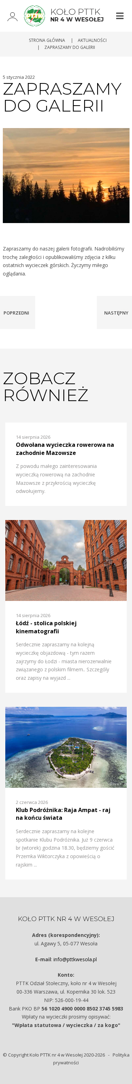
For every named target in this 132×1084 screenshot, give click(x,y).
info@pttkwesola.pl (75, 959)
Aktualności (92, 40)
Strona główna (47, 40)
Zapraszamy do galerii (69, 47)
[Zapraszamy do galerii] (66, 175)
